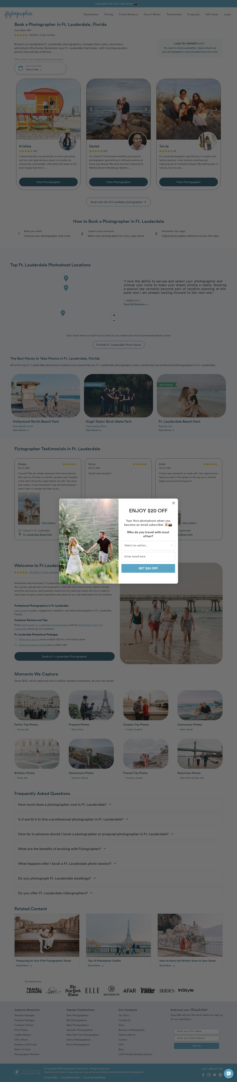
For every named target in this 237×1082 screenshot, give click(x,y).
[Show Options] (171, 545)
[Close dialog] (174, 503)
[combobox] (147, 545)
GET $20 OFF (148, 568)
